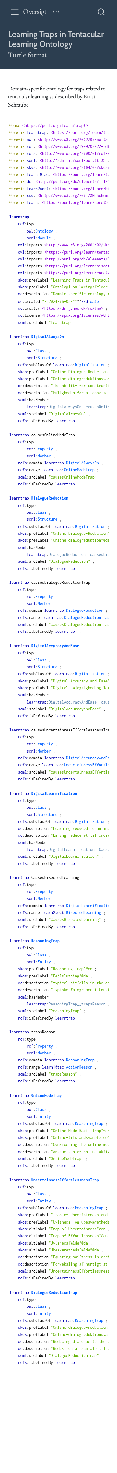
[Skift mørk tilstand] (56, 12)
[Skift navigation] (14, 12)
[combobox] (101, 12)
